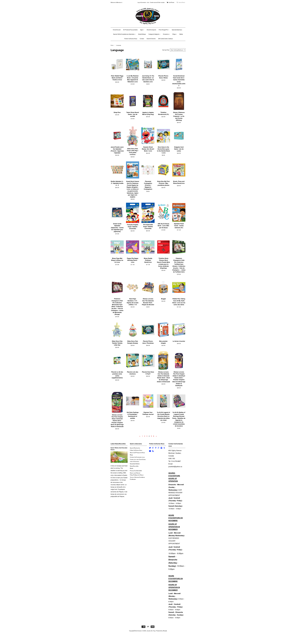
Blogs (174, 34)
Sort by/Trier (165, 50)
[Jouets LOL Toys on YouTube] (150, 451)
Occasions (166, 34)
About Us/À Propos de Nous (137, 452)
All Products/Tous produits (130, 30)
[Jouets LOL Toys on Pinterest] (156, 448)
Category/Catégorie (153, 34)
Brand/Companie (151, 30)
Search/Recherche (135, 448)
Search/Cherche (151, 38)
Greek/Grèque (142, 34)
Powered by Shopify (161, 631)
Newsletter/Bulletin (135, 464)
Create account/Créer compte (157, 2)
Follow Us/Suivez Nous (130, 38)
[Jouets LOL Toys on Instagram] (161, 448)
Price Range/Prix (163, 30)
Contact (142, 38)
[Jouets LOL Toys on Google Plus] (158, 448)
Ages (141, 30)
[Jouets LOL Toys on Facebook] (153, 448)
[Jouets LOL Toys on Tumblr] (164, 448)
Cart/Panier (171, 2)
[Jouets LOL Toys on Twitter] (150, 448)
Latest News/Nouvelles (118, 444)
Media (181, 34)
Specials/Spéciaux (177, 30)
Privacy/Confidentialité (136, 470)
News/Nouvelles (134, 466)
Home (112, 45)
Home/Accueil (117, 30)
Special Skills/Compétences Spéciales (124, 34)
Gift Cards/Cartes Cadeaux (165, 38)
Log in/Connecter (142, 2)
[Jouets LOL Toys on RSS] (153, 451)
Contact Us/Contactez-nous (137, 457)
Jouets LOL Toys (151, 631)
